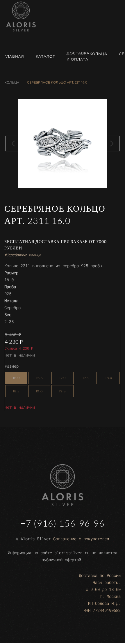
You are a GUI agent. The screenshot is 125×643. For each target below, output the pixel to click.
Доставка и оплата (78, 56)
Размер (12, 366)
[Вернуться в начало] (21, 16)
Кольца (98, 54)
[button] (92, 14)
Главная (14, 56)
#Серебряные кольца (22, 254)
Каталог (45, 56)
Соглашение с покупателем (81, 538)
